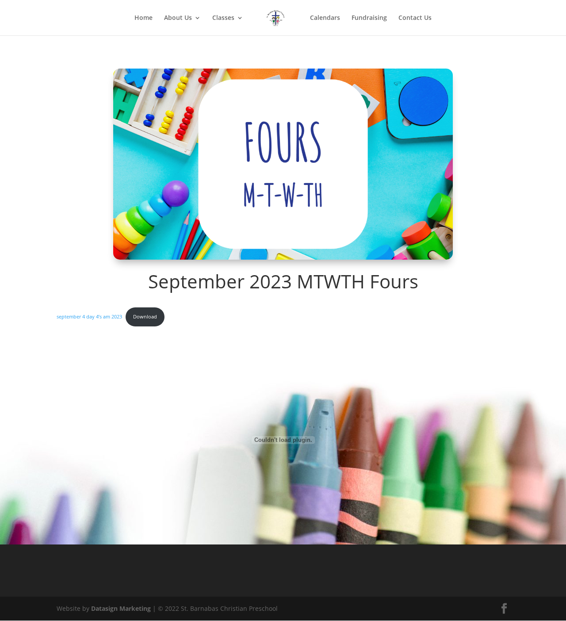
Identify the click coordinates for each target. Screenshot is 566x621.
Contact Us (415, 18)
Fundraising (369, 18)
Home (143, 18)
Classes (223, 18)
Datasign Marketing (122, 608)
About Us (178, 18)
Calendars (325, 18)
